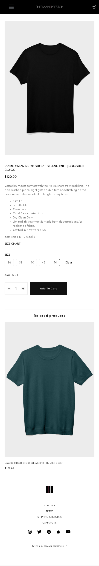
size (7, 254)
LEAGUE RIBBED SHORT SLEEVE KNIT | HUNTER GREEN (34, 463)
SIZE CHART (12, 243)
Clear (68, 262)
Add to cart (48, 288)
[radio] (9, 262)
